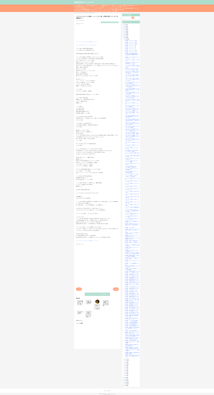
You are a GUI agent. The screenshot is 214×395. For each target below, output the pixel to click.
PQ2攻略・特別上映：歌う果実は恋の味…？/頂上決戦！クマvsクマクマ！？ (132, 328)
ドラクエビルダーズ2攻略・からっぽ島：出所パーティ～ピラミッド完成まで (132, 100)
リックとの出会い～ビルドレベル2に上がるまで (86, 45)
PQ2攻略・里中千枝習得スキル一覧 (131, 294)
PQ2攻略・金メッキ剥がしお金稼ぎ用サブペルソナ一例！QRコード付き (132, 253)
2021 (125, 32)
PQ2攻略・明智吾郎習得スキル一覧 (131, 302)
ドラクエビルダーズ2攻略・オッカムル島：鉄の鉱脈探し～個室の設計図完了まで (132, 120)
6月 (126, 367)
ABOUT (100, 11)
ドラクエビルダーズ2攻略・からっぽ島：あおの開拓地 (132, 83)
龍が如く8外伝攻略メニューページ (93, 5)
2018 (125, 37)
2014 (125, 382)
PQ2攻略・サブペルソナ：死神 (131, 40)
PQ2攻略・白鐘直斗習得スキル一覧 (131, 288)
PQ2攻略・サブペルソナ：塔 (130, 45)
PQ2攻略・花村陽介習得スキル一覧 (131, 296)
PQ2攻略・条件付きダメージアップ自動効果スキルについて (132, 238)
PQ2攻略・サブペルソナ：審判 (131, 50)
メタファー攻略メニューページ (80, 5)
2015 (125, 380)
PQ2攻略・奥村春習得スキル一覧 (131, 304)
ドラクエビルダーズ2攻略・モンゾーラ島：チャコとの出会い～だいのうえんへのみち (132, 139)
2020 (125, 34)
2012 (125, 385)
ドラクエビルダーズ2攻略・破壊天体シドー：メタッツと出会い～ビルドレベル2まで (132, 79)
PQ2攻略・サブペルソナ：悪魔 (131, 43)
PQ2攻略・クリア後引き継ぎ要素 (131, 320)
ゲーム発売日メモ (115, 11)
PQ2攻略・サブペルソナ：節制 (131, 42)
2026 (125, 24)
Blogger (109, 390)
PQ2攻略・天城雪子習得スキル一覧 (131, 293)
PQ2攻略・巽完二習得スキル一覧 (131, 291)
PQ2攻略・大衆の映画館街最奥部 (131, 322)
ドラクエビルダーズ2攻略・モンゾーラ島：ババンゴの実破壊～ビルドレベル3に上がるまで (132, 136)
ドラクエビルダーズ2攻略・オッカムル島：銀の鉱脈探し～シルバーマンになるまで (132, 116)
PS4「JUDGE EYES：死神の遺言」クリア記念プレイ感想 (132, 151)
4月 (126, 370)
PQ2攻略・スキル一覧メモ (130, 227)
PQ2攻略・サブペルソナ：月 (130, 48)
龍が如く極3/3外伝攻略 (119, 9)
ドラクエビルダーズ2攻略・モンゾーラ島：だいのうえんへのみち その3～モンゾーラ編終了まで (132, 129)
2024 (125, 27)
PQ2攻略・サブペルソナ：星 (130, 47)
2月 (126, 373)
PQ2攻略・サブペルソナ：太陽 (131, 51)
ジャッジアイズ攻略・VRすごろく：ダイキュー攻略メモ (132, 161)
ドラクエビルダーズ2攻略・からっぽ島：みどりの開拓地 (132, 127)
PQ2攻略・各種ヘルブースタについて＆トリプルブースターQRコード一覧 (132, 230)
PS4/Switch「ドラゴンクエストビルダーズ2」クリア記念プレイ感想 (132, 69)
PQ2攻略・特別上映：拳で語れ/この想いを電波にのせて (132, 345)
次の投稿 (79, 289)
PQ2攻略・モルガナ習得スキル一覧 (131, 308)
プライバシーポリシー (106, 11)
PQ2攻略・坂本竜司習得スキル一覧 (131, 312)
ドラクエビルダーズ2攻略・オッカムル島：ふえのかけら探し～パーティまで (132, 112)
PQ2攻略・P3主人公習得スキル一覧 (132, 286)
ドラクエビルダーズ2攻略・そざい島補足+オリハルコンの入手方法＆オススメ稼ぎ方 (132, 72)
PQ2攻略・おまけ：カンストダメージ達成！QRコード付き (132, 236)
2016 (125, 379)
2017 (125, 377)
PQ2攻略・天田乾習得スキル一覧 (131, 274)
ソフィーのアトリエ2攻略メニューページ (99, 8)
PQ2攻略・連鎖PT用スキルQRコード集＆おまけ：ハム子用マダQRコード (132, 224)
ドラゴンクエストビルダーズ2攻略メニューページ (87, 41)
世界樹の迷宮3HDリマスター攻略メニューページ (110, 5)
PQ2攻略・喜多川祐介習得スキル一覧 (132, 307)
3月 (126, 372)
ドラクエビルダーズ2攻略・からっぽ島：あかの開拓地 (132, 106)
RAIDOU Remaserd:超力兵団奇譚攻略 (81, 9)
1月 (126, 375)
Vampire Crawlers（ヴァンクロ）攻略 (81, 11)
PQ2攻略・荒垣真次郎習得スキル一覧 (132, 271)
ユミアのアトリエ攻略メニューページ (115, 8)
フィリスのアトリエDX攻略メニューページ (119, 6)
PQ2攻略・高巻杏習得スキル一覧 (131, 310)
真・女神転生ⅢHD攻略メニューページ (81, 6)
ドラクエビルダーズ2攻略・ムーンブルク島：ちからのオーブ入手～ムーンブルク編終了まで (132, 85)
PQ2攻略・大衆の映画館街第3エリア (132, 325)
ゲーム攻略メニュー (94, 11)
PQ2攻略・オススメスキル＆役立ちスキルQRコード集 (132, 233)
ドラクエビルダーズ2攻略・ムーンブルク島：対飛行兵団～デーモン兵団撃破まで (132, 89)
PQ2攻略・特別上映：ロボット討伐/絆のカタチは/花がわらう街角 (132, 338)
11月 (126, 359)
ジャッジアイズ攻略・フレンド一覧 (131, 173)
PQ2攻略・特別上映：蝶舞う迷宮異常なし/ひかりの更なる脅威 (132, 336)
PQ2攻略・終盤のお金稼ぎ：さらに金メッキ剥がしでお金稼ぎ (132, 256)
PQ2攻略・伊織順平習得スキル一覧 (131, 280)
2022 (125, 31)
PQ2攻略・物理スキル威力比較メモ (131, 240)
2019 (125, 36)
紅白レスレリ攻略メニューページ (96, 9)
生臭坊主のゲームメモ (84, 2)
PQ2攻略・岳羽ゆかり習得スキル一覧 (132, 282)
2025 (125, 26)
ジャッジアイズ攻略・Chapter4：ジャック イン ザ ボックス (132, 214)
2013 (125, 383)
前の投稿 (116, 289)
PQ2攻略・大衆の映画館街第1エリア (132, 340)
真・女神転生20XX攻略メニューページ (131, 8)
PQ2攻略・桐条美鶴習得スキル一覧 (131, 277)
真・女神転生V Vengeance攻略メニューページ (130, 5)
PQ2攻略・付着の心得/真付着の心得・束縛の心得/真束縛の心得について (132, 54)
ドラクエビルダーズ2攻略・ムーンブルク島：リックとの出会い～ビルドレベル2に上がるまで (132, 96)
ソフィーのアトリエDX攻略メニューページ (82, 8)
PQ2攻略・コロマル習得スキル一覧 (131, 272)
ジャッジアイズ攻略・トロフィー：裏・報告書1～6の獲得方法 (131, 167)
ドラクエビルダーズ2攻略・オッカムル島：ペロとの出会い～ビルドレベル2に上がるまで (132, 123)
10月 (126, 360)
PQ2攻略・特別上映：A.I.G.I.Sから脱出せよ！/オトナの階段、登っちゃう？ (132, 356)
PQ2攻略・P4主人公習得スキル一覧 (132, 298)
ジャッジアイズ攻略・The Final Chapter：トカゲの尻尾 (131, 176)
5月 (126, 368)
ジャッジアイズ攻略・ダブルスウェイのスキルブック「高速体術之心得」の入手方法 (132, 210)
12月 (126, 39)
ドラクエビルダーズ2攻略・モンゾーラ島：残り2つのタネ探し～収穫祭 (132, 133)
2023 (125, 29)
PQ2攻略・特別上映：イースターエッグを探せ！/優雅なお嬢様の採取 (132, 348)
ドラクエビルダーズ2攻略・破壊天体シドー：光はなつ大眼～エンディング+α (132, 75)
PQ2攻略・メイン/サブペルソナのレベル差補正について (132, 251)
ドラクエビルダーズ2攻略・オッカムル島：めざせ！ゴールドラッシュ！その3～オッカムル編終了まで (132, 109)
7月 (126, 365)
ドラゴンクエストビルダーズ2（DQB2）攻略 (110, 22)
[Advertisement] (97, 32)
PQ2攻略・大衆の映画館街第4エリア (132, 323)
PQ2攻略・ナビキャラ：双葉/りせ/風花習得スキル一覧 (132, 300)
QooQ (109, 394)
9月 (126, 362)
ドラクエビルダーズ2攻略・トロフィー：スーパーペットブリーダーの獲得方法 (132, 66)
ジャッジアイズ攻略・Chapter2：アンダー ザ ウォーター (132, 219)
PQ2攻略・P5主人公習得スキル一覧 (132, 313)
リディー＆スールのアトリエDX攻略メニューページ (100, 6)
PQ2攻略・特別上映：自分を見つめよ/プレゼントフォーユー (131, 319)
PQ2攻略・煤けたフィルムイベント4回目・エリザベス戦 (132, 333)
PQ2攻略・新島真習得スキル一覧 (131, 305)
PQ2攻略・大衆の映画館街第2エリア (132, 330)
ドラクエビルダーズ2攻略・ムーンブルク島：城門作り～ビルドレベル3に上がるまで (132, 93)
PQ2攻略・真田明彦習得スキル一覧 (131, 279)
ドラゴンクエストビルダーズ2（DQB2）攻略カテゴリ (97, 294)
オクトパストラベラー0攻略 (109, 9)
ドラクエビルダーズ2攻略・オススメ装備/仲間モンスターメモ (132, 63)
